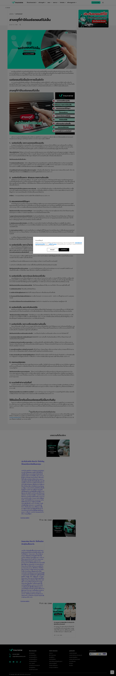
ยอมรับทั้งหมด (64, 249)
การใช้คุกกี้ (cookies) (53, 244)
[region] (58, 245)
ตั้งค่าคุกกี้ (52, 249)
